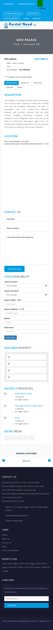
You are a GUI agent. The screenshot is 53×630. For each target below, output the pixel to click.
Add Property (33, 14)
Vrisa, (17, 417)
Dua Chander (11, 69)
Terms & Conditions (10, 550)
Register (36, 18)
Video (20, 87)
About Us (25, 83)
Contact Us (6, 542)
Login (26, 18)
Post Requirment (11, 19)
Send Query (10, 337)
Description (11, 83)
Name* (7, 318)
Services (9, 87)
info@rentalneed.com (26, 4)
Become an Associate (13, 14)
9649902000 (8, 4)
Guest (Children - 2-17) (14, 309)
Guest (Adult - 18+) (12, 300)
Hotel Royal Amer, (23, 393)
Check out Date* (11, 291)
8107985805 (24, 69)
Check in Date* (11, 282)
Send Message (14, 269)
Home (16, 44)
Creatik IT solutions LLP (40, 621)
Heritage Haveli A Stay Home (29, 405)
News (4, 546)
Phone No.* (9, 327)
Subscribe (12, 605)
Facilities (38, 83)
